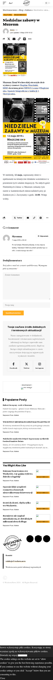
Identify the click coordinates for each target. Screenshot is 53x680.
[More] (29, 38)
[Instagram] (39, 366)
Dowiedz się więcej (8, 655)
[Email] (14, 38)
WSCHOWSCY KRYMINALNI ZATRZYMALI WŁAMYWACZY (26, 422)
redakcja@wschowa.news (16, 561)
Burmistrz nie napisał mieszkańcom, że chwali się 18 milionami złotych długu (17, 518)
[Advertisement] (26, 618)
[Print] (24, 38)
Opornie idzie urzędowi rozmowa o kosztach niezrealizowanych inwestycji (17, 490)
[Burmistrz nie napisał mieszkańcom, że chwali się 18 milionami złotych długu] (43, 518)
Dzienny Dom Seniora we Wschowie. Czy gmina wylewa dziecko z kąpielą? (18, 474)
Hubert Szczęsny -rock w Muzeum (17, 405)
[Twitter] (26, 366)
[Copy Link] (19, 38)
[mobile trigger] (5, 3)
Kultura (8, 15)
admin (12, 30)
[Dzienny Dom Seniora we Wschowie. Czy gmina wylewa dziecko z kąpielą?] (43, 474)
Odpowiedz (44, 236)
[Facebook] (13, 366)
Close (2, 678)
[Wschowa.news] (26, 3)
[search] (40, 3)
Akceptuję (22, 655)
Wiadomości (20, 15)
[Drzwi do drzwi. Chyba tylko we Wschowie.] (43, 505)
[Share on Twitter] (8, 38)
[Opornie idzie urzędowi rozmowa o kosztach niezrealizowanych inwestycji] (43, 489)
